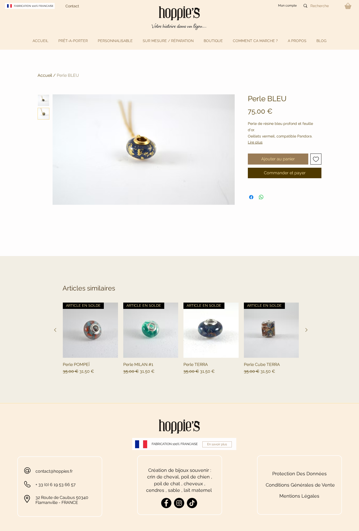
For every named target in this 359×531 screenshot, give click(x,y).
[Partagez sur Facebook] (251, 197)
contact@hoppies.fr (54, 471)
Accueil (45, 75)
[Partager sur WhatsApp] (261, 197)
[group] (181, 341)
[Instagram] (179, 503)
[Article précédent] (55, 330)
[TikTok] (192, 503)
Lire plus (255, 142)
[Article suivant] (306, 330)
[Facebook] (166, 503)
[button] (73, 40)
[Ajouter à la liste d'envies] (315, 159)
